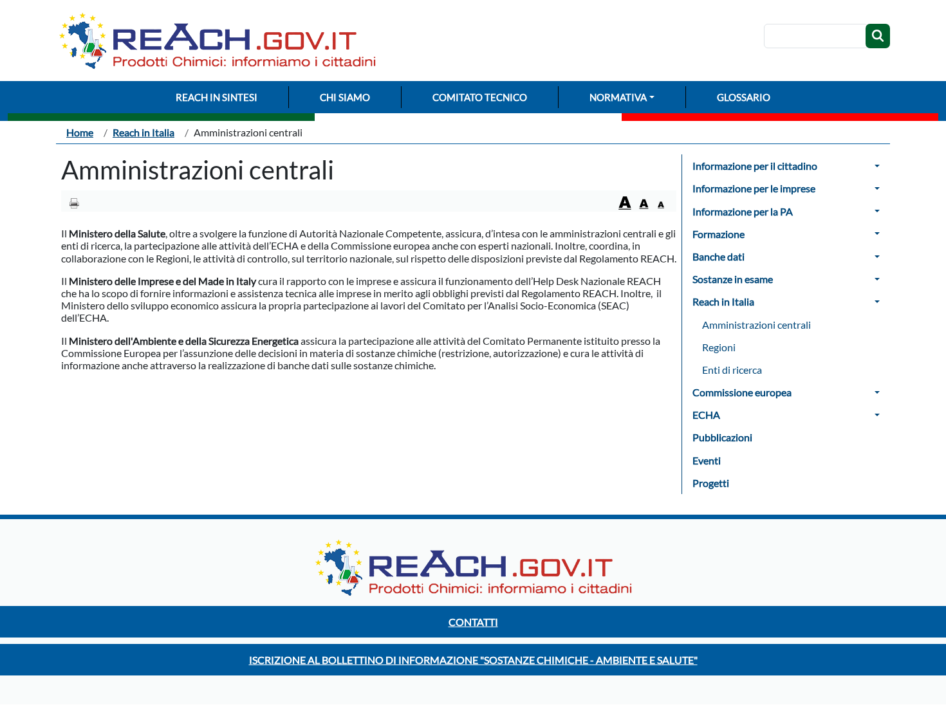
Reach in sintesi (216, 97)
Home (79, 132)
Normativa (618, 97)
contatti (473, 622)
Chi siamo (345, 97)
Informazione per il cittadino (754, 166)
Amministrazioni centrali (756, 324)
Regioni (719, 347)
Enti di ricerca (732, 369)
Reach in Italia (143, 132)
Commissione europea (742, 392)
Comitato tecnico (479, 97)
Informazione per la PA (742, 211)
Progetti (710, 483)
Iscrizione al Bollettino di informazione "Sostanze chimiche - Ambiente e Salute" (473, 660)
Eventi (706, 460)
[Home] (222, 40)
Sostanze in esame (732, 279)
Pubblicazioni (722, 437)
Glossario (743, 97)
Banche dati (718, 256)
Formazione (718, 234)
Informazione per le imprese (753, 188)
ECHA (706, 414)
